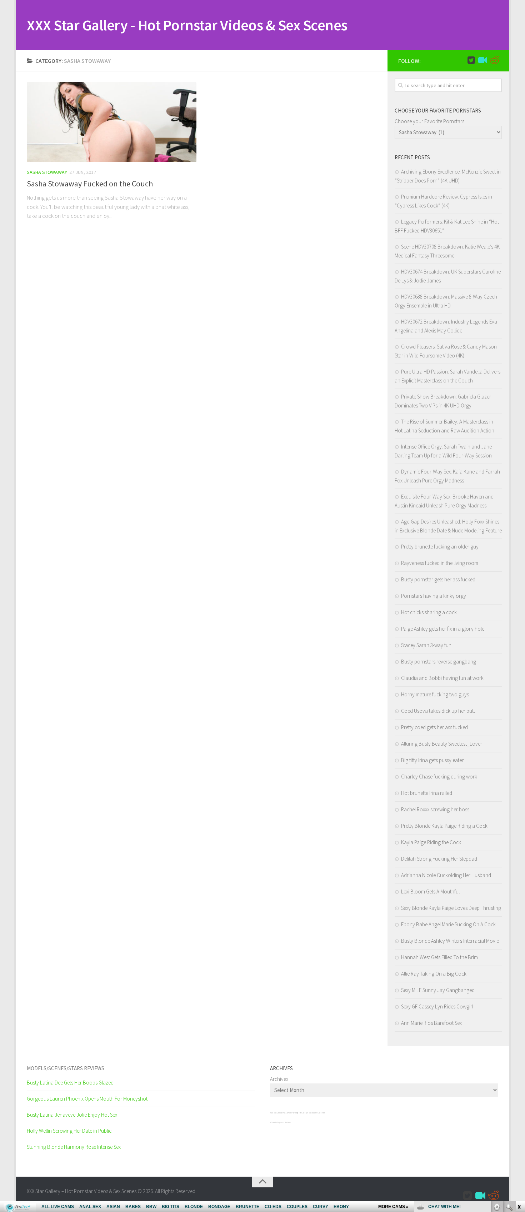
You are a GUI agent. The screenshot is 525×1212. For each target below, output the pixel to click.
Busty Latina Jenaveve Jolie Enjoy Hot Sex (72, 1114)
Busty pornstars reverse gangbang (438, 661)
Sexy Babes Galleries (316, 1113)
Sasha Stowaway (47, 172)
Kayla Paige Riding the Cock (431, 842)
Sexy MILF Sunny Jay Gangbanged (438, 990)
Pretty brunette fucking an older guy (440, 546)
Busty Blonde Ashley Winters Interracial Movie (450, 940)
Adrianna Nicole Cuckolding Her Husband (446, 875)
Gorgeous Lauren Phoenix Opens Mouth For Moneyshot (87, 1098)
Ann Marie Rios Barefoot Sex (431, 1023)
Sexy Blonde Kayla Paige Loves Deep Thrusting (451, 908)
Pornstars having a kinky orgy (433, 595)
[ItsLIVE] (482, 60)
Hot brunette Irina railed (426, 793)
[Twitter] (471, 60)
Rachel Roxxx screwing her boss (435, 809)
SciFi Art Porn (290, 1113)
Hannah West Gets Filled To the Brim (439, 957)
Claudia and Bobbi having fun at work (442, 678)
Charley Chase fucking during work (439, 776)
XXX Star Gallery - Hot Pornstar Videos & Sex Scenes (187, 25)
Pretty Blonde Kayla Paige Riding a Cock (444, 825)
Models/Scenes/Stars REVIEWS (65, 1068)
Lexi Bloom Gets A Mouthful (430, 891)
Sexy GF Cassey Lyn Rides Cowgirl (437, 1006)
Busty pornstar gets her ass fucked (438, 579)
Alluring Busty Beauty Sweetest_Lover (441, 743)
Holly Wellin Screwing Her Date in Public (69, 1130)
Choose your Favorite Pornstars (429, 121)
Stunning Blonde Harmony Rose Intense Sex (74, 1146)
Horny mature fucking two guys (435, 694)
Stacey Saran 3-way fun (426, 645)
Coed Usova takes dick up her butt (438, 710)
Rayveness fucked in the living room (439, 563)
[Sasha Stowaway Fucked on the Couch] (111, 122)
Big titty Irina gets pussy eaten (433, 760)
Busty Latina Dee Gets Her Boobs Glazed (70, 1082)
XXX (271, 1113)
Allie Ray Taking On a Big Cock (433, 973)
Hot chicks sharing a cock (429, 612)
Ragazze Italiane (284, 1122)
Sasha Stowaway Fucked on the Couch (90, 184)
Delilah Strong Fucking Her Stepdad (439, 858)
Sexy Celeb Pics (278, 1113)
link (518, 1100)
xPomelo (273, 1122)
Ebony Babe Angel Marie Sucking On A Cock (448, 924)
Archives (279, 1079)
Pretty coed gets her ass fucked (434, 727)
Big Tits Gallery (301, 1113)
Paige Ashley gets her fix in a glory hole (442, 628)
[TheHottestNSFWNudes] (494, 60)
